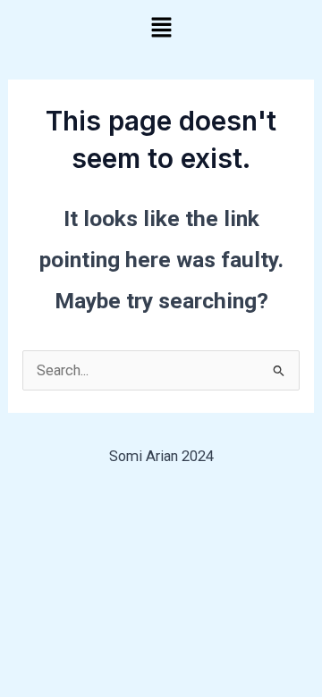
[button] (161, 28)
